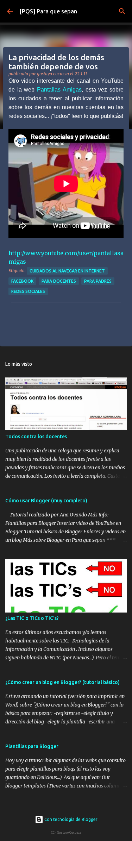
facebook (22, 281)
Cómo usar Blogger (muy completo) (46, 500)
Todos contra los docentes (36, 436)
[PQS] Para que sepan (48, 11)
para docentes (59, 281)
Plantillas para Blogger (31, 746)
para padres (98, 281)
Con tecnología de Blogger (70, 819)
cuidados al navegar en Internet (67, 271)
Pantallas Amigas (59, 90)
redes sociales (28, 291)
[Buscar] (122, 11)
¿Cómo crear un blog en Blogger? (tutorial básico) (62, 682)
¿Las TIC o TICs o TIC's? (32, 618)
